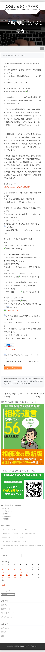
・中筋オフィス (7, 511)
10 (3, 572)
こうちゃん (27, 378)
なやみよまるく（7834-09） (23, 6)
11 (8, 572)
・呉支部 (5, 514)
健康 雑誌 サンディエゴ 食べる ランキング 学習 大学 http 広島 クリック (23, 381)
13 (21, 572)
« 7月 (3, 585)
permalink (26, 384)
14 (26, 572)
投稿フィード (6, 609)
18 (9, 575)
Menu (22, 49)
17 (3, 575)
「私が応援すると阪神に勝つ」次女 (13, 541)
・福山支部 (5, 519)
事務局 (3, 632)
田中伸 (3, 636)
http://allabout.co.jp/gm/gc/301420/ (17, 187)
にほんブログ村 (10, 349)
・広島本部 (5, 508)
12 (15, 572)
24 (3, 577)
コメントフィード (7, 613)
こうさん (22, 55)
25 (9, 577)
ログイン (4, 605)
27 (21, 577)
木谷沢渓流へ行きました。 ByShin (14, 529)
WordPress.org (6, 617)
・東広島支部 (6, 516)
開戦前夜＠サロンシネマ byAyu (12, 537)
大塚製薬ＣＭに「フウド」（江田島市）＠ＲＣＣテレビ (20, 533)
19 (15, 575)
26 (15, 577)
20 (21, 575)
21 (26, 575)
